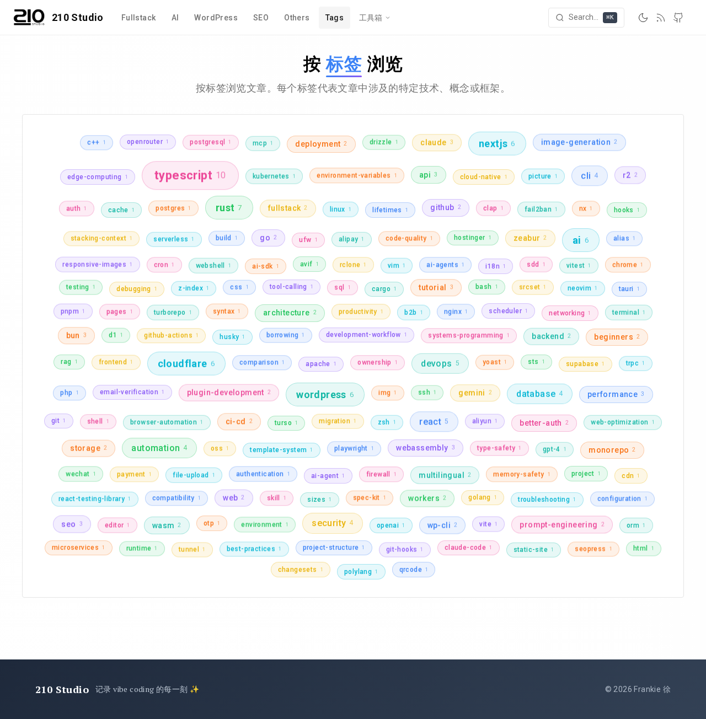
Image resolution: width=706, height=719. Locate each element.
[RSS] (660, 17)
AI (175, 17)
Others (296, 17)
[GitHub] (678, 17)
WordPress (216, 17)
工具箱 (370, 17)
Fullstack (138, 17)
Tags (334, 17)
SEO (261, 17)
